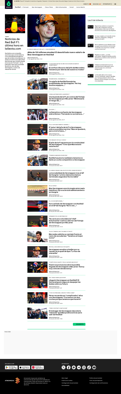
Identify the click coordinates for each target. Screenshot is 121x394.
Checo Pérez (49, 7)
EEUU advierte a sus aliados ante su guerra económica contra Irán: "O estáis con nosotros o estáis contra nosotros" (105, 47)
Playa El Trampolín (25, 1)
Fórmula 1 (26, 7)
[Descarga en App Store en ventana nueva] (24, 369)
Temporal (45, 1)
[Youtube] (94, 369)
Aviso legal (65, 378)
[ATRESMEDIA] (13, 381)
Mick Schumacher (61, 7)
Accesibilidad (65, 385)
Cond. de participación (95, 380)
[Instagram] (84, 369)
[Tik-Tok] (89, 369)
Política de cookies (67, 380)
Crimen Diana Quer (53, 1)
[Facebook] (69, 369)
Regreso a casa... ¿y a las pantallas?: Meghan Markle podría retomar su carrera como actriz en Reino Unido (105, 57)
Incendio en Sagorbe (36, 1)
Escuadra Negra (63, 1)
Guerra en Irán (72, 1)
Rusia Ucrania (80, 1)
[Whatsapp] (74, 369)
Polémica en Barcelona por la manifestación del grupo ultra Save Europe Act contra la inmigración (104, 67)
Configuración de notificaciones (98, 383)
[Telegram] (79, 369)
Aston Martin (80, 7)
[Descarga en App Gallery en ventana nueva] (37, 369)
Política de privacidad (95, 378)
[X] (64, 369)
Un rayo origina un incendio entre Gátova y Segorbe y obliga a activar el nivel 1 (105, 37)
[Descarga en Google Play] (11, 369)
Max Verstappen (37, 7)
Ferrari (71, 7)
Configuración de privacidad (70, 383)
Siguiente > (80, 324)
